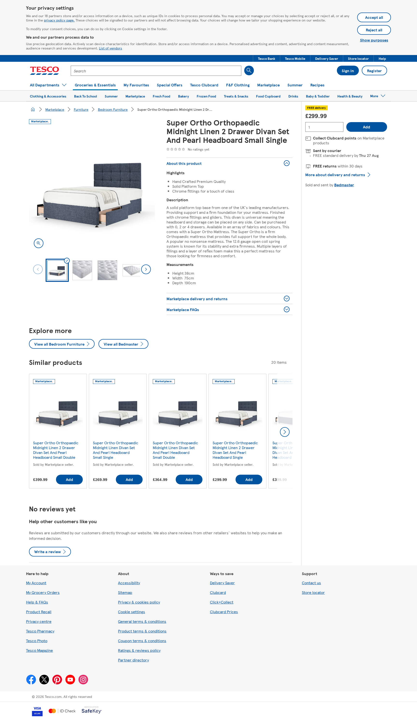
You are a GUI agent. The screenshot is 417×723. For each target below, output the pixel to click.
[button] (266, 58)
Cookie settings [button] (131, 611)
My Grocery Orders (43, 592)
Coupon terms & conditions (142, 640)
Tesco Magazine (39, 650)
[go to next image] (146, 269)
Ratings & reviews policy (139, 650)
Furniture (81, 109)
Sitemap (125, 592)
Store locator (313, 592)
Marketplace (54, 109)
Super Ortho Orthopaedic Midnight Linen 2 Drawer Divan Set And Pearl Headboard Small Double (55, 450)
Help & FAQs (37, 602)
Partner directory (133, 660)
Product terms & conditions (142, 631)
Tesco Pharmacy (40, 631)
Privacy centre (38, 621)
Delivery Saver (222, 582)
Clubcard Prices (224, 611)
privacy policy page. (59, 20)
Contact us (311, 582)
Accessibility (129, 582)
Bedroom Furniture (113, 109)
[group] (58, 432)
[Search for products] (249, 70)
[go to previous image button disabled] (38, 269)
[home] (33, 109)
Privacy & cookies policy (139, 602)
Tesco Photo (36, 640)
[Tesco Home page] (44, 70)
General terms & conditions (142, 621)
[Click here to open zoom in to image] (38, 243)
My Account (36, 582)
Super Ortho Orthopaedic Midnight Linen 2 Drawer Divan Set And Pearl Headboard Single (235, 450)
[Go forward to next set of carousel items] (285, 432)
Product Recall (38, 611)
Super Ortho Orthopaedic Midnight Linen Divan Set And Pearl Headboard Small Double (175, 450)
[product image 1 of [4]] (92, 190)
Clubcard (218, 592)
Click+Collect (221, 602)
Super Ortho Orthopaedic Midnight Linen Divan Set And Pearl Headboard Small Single (115, 450)
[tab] (57, 270)
